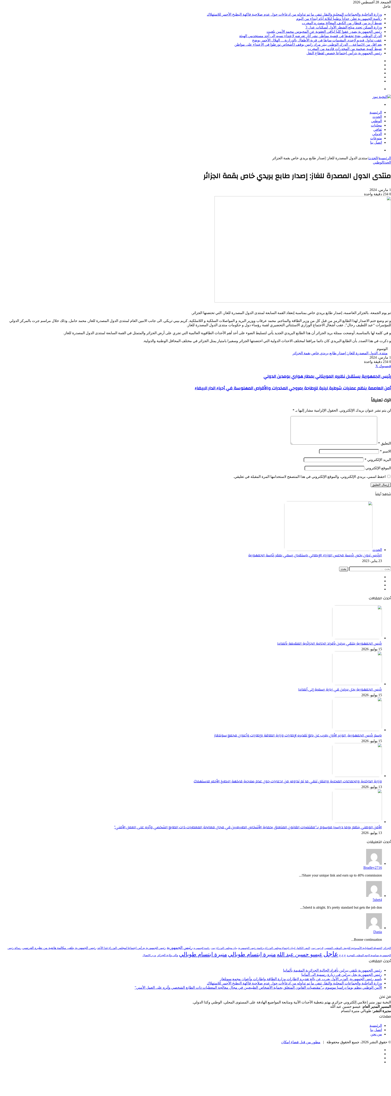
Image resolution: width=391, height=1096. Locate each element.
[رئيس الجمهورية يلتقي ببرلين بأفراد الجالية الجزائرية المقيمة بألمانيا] (357, 638)
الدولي (377, 134)
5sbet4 (377, 900)
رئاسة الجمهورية (201, 948)
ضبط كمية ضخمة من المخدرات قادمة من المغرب (345, 49)
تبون (213, 948)
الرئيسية (376, 112)
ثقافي (377, 129)
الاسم (385, 451)
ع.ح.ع (342, 955)
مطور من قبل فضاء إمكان (300, 1042)
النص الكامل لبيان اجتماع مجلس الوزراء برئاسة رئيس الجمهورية (274, 948)
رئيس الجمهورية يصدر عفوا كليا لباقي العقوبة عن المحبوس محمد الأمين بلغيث (324, 31)
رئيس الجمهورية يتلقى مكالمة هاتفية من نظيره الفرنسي (59, 948)
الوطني (376, 121)
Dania (377, 932)
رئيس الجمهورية (180, 948)
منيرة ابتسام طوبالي (203, 954)
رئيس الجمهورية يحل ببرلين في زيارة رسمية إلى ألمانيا (340, 689)
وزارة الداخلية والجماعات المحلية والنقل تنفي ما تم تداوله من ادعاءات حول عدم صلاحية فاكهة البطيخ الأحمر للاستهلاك (294, 14)
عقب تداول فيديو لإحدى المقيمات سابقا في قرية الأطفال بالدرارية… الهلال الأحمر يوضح (317, 40)
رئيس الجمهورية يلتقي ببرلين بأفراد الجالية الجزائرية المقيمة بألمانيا (329, 643)
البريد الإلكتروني (378, 460)
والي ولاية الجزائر (167, 955)
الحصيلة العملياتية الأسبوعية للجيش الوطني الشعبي (353, 948)
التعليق (384, 443)
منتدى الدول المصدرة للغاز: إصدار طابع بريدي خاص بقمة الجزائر (340, 353)
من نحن (376, 1034)
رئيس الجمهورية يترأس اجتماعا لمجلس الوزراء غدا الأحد (131, 948)
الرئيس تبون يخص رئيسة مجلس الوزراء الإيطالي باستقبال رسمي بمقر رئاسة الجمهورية (315, 555)
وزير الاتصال (149, 955)
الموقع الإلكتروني (378, 468)
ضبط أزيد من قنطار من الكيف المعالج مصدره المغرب (342, 23)
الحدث (377, 117)
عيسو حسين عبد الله (299, 954)
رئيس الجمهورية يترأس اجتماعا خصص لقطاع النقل (344, 53)
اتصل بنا (376, 142)
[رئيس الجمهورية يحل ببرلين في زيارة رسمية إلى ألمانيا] (357, 684)
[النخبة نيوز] (381, 97)
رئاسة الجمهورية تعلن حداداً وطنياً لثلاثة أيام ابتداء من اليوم (339, 19)
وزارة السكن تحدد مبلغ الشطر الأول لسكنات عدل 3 (343, 27)
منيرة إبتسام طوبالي (252, 954)
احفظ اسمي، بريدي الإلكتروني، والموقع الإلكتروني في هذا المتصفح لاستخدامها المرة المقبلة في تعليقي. (309, 477)
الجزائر (387, 948)
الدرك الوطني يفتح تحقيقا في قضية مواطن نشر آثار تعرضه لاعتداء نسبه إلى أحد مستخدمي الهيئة (310, 36)
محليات (376, 125)
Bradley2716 (372, 868)
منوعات (376, 138)
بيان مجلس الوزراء (226, 948)
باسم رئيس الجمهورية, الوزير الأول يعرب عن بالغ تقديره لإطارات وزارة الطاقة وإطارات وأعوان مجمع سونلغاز (298, 735)
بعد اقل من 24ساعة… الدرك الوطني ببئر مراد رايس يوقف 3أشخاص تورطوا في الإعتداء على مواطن (308, 44)
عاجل (330, 954)
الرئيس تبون (317, 948)
